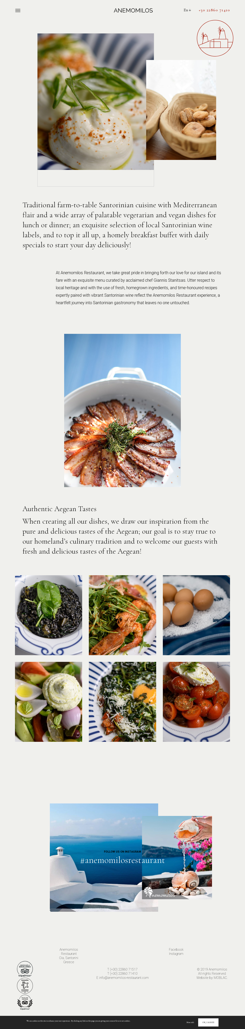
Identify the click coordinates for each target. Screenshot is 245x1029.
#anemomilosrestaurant (122, 860)
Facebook (176, 950)
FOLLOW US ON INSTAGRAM (122, 851)
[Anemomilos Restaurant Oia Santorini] (133, 9)
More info (190, 1022)
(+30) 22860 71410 (124, 974)
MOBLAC (220, 978)
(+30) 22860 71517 (124, 969)
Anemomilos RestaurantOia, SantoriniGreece (68, 956)
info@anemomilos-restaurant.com (124, 978)
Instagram (176, 954)
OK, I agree (208, 1022)
